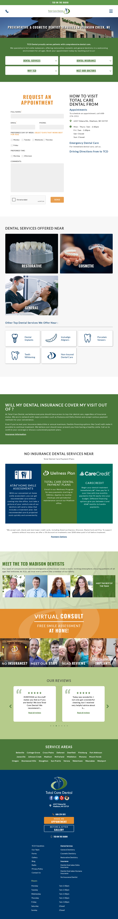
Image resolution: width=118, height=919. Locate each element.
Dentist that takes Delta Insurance (70, 866)
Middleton (71, 757)
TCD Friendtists (38, 846)
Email (14, 123)
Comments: (16, 161)
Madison (48, 757)
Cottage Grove (33, 752)
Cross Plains (48, 752)
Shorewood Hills (28, 761)
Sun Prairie (56, 761)
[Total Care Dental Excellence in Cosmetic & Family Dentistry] (59, 11)
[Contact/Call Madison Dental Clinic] (7, 11)
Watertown (78, 761)
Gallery (34, 857)
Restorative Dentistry (69, 857)
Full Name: (16, 112)
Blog (33, 861)
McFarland (59, 757)
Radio (34, 865)
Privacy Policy (37, 869)
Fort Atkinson (96, 752)
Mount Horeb (95, 757)
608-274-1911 (61, 814)
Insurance (64, 861)
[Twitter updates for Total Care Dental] (56, 798)
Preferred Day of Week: (37, 134)
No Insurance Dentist (68, 877)
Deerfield (71, 752)
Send (57, 200)
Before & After (59, 828)
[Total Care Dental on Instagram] (67, 798)
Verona (66, 761)
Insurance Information (15, 434)
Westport (101, 761)
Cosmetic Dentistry (68, 853)
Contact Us (36, 872)
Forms (34, 853)
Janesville (21, 757)
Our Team (35, 850)
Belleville (20, 752)
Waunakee (90, 761)
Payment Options (59, 537)
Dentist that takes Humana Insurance (71, 872)
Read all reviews (34, 713)
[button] (10, 706)
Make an (59, 820)
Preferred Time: (18, 151)
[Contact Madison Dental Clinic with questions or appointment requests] (59, 786)
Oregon (15, 761)
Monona (83, 757)
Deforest (61, 752)
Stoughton (43, 761)
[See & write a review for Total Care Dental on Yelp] (61, 798)
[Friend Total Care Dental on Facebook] (51, 798)
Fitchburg (82, 752)
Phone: (42, 123)
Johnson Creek (34, 757)
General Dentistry (67, 850)
